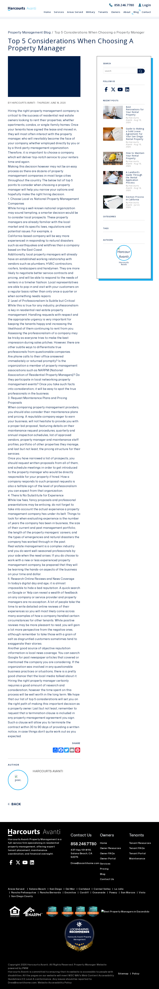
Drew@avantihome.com (85, 863)
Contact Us (107, 879)
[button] (106, 89)
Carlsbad (84, 889)
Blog (136, 11)
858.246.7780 (124, 5)
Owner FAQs (107, 853)
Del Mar (70, 889)
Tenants (103, 11)
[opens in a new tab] (52, 911)
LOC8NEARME (81, 929)
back (16, 804)
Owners (115, 11)
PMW (25, 968)
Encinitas (70, 892)
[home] (22, 8)
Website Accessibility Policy (55, 982)
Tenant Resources (140, 843)
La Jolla (119, 889)
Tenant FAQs (137, 848)
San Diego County (22, 896)
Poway (113, 892)
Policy (135, 973)
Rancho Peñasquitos (23, 892)
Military (90, 11)
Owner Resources (110, 848)
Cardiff (84, 892)
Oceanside (99, 892)
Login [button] (146, 5)
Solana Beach (37, 889)
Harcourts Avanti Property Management (79, 938)
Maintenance (137, 858)
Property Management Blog (29, 32)
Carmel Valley (102, 889)
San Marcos (128, 892)
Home (47, 11)
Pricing (104, 868)
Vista (142, 892)
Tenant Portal (137, 853)
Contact (146, 11)
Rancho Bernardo (50, 892)
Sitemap (123, 973)
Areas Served (75, 11)
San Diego (56, 889)
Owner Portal (108, 858)
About (127, 11)
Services (59, 11)
